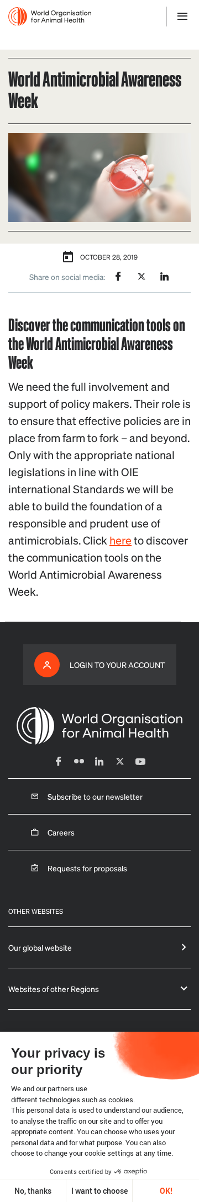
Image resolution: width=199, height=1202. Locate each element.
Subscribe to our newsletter (95, 796)
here (120, 540)
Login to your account (117, 665)
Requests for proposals (87, 868)
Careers (61, 832)
